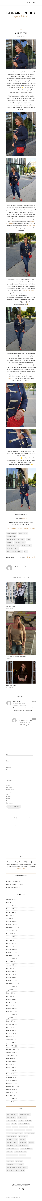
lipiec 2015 (9, 1096)
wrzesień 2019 (10, 959)
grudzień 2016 (10, 1043)
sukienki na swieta (12, 1158)
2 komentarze (10, 557)
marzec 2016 (10, 1071)
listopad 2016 (10, 1046)
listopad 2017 (10, 1011)
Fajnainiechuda (20, 566)
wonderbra (10, 1170)
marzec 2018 (10, 1002)
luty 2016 (9, 1074)
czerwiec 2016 (10, 1061)
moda (21, 29)
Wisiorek (26, 528)
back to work (23, 533)
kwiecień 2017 (10, 1030)
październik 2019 (11, 955)
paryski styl (23, 1142)
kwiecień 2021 (10, 909)
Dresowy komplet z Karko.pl (14, 884)
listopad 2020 (10, 924)
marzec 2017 (10, 1033)
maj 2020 (9, 940)
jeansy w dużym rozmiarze (15, 539)
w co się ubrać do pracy (14, 551)
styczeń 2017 (10, 1039)
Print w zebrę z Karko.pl (13, 887)
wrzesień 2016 (10, 1052)
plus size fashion (12, 1145)
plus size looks (23, 1145)
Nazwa (8, 754)
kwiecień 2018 (10, 999)
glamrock (28, 1120)
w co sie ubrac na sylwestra (15, 1164)
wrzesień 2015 (10, 1089)
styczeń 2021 (10, 918)
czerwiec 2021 (10, 906)
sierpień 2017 (10, 1018)
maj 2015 (9, 1102)
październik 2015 (11, 1086)
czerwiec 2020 (10, 937)
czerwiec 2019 (10, 965)
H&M (8, 1123)
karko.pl (9, 1130)
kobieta (29, 1130)
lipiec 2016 (9, 1058)
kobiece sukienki (19, 1130)
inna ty (14, 1123)
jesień (28, 539)
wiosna (25, 1167)
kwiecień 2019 (10, 971)
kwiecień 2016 (10, 1067)
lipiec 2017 (9, 1021)
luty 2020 (9, 946)
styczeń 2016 (10, 1077)
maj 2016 (9, 1064)
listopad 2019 (10, 952)
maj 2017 (9, 1027)
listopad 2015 (10, 1083)
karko (31, 1126)
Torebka (32, 528)
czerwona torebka (13, 356)
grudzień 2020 (10, 921)
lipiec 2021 (9, 902)
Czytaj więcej (21, 868)
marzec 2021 (10, 912)
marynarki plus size (13, 545)
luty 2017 (9, 1036)
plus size (31, 1142)
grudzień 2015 (10, 1080)
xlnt (25, 551)
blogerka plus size (25, 1114)
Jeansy (9, 528)
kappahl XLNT (23, 1126)
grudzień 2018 (10, 977)
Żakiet (14, 528)
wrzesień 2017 (10, 1015)
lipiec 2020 (9, 934)
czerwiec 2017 (10, 1024)
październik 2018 (11, 983)
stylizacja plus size (12, 1148)
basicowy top (31, 225)
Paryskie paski (10, 606)
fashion (21, 1120)
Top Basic (19, 528)
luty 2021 (9, 915)
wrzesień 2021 (10, 899)
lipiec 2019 (9, 962)
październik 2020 (11, 927)
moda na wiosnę (11, 1136)
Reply (34, 701)
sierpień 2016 (10, 1055)
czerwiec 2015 (10, 1099)
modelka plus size (12, 548)
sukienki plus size (25, 1158)
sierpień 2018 (10, 990)
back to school (11, 533)
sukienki (22, 1154)
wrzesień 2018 (10, 987)
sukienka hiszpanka (20, 1151)
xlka (17, 1170)
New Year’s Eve (11, 685)
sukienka (9, 1151)
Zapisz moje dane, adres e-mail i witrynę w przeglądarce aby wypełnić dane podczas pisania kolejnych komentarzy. (10, 792)
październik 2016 (11, 1049)
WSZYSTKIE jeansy (28, 290)
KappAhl (24, 518)
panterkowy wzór (12, 1142)
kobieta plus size (19, 542)
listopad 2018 (10, 980)
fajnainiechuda (11, 1120)
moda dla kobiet (29, 1133)
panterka (22, 1139)
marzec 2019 (10, 974)
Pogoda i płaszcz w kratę (13, 881)
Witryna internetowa (9, 769)
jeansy (8, 282)
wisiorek (10, 378)
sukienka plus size (12, 1154)
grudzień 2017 (10, 1008)
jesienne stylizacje (23, 1123)
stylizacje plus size (26, 1148)
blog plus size (11, 536)
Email (8, 761)
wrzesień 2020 (10, 931)
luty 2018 (9, 1005)
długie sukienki (22, 1117)
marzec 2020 (10, 943)
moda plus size (26, 545)
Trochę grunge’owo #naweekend (16, 656)
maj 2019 (9, 968)
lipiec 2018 (9, 993)
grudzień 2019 (10, 949)
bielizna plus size (12, 1114)
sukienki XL (10, 1161)
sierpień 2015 (10, 1092)
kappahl (9, 542)
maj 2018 (9, 996)
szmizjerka (19, 1161)
